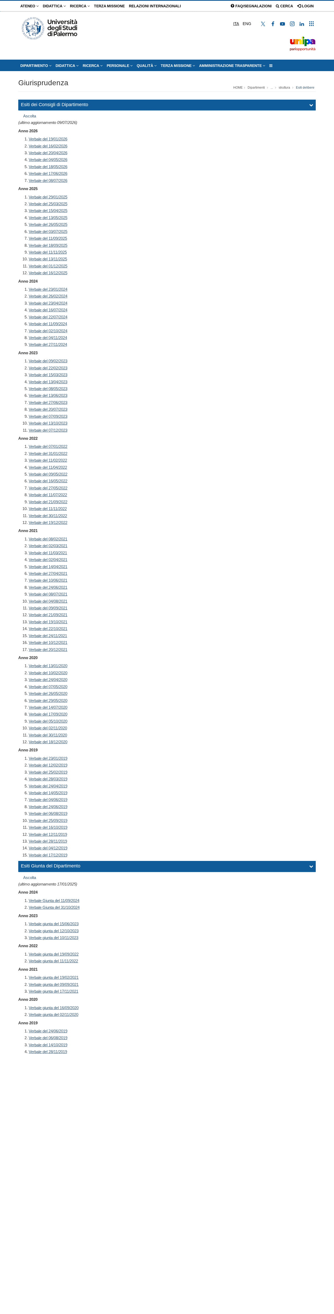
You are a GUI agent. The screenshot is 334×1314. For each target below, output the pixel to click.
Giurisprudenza (43, 83)
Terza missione (177, 66)
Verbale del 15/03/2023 (48, 375)
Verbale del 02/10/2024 (48, 331)
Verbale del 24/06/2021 (48, 587)
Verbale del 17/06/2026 (48, 173)
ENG (247, 23)
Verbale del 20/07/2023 (48, 409)
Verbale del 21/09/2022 (48, 502)
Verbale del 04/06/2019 (48, 799)
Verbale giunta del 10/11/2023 (53, 937)
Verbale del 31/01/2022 (48, 453)
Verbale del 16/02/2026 (48, 146)
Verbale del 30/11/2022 (48, 515)
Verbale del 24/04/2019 (48, 786)
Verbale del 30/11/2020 (48, 735)
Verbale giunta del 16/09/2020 (54, 1008)
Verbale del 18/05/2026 (48, 166)
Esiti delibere (305, 87)
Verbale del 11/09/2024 (48, 324)
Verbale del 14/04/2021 (48, 566)
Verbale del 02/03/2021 (48, 546)
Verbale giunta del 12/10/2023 (54, 931)
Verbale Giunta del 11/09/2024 (54, 900)
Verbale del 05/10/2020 (48, 721)
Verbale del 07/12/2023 (48, 430)
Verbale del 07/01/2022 (48, 446)
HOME (238, 87)
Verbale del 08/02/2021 (48, 539)
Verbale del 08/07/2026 (48, 180)
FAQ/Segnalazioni (253, 6)
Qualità (145, 66)
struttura (284, 87)
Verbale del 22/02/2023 (48, 368)
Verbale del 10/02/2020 (48, 673)
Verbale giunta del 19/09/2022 (54, 954)
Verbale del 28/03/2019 (48, 779)
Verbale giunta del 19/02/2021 (54, 977)
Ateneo (28, 6)
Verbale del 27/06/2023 (48, 402)
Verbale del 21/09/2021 (48, 615)
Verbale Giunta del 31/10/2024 (54, 907)
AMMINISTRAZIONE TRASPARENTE (231, 66)
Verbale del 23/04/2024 (48, 303)
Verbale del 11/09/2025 (48, 238)
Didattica (53, 6)
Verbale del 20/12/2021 (48, 649)
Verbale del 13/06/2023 (48, 395)
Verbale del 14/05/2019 (48, 793)
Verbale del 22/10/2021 (48, 628)
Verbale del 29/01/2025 (48, 197)
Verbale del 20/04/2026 (48, 153)
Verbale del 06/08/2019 (48, 813)
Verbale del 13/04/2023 (48, 382)
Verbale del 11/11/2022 (48, 508)
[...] (271, 65)
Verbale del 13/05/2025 (48, 217)
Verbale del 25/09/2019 (48, 820)
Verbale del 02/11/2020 (48, 728)
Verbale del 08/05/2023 (48, 388)
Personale (118, 66)
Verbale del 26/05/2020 (48, 693)
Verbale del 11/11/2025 (48, 252)
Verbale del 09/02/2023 (48, 361)
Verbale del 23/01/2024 (48, 289)
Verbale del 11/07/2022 (48, 495)
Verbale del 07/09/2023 (48, 416)
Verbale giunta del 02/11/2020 (53, 1014)
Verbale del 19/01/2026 (48, 139)
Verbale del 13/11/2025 (48, 259)
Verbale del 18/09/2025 (48, 245)
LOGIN (307, 6)
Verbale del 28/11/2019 (48, 841)
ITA (236, 23)
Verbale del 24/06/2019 (48, 806)
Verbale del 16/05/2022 (48, 481)
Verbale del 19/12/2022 (48, 522)
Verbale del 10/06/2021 (48, 580)
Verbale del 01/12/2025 (48, 266)
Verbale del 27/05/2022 (48, 488)
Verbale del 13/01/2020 (48, 666)
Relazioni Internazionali (155, 6)
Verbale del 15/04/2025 (48, 210)
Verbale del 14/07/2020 (48, 707)
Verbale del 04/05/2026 (48, 159)
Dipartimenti (256, 87)
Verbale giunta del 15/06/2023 (54, 924)
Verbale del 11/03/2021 (48, 553)
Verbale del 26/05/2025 (48, 224)
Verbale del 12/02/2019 (48, 765)
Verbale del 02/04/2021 (48, 559)
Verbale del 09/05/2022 (48, 474)
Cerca (286, 6)
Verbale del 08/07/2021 (48, 594)
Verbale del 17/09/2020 (48, 714)
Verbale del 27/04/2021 (48, 573)
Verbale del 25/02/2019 (48, 772)
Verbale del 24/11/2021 (48, 635)
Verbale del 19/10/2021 (48, 622)
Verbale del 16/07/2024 (48, 310)
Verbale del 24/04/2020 (48, 679)
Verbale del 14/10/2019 (48, 1045)
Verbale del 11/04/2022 (48, 467)
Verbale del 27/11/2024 (48, 344)
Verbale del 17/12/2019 (48, 855)
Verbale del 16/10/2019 (48, 827)
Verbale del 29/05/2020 (48, 700)
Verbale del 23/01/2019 (48, 758)
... (272, 87)
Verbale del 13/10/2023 (48, 423)
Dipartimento (34, 66)
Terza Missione (109, 6)
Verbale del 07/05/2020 (48, 686)
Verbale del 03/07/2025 (48, 231)
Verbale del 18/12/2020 (48, 742)
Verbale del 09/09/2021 (48, 608)
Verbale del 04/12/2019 (48, 848)
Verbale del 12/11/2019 (48, 834)
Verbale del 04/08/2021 (48, 601)
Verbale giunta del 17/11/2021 (53, 991)
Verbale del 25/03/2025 (48, 204)
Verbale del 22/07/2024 (48, 317)
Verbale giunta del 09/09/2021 (54, 984)
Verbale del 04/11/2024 (48, 337)
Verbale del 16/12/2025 (48, 273)
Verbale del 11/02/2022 (48, 460)
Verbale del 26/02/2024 (48, 296)
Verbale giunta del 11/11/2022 (53, 961)
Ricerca (78, 6)
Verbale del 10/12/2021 (48, 642)
